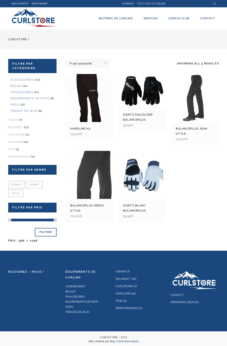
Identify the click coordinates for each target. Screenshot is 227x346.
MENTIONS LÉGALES (185, 302)
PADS (15, 104)
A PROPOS (128, 3)
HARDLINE (15, 142)
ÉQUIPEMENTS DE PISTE (30, 98)
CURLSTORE (17, 39)
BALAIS (16, 86)
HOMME (34, 184)
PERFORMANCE (19, 156)
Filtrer (45, 232)
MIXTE (16, 193)
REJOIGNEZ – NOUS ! (26, 271)
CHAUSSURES (21, 92)
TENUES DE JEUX (24, 110)
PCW (11, 149)
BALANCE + (15, 127)
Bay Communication (124, 341)
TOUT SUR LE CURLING (151, 3)
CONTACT (177, 295)
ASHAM (13, 120)
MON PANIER (39, 3)
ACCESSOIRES (22, 79)
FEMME (16, 184)
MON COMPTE (20, 3)
